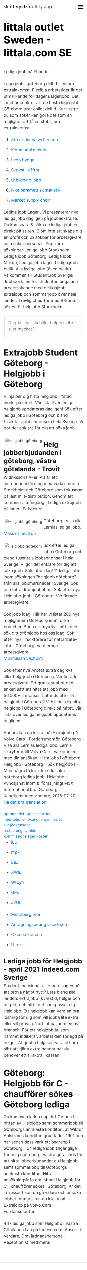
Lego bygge (22, 159)
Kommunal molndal (29, 149)
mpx (15, 852)
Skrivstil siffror (25, 169)
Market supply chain (31, 200)
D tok (16, 944)
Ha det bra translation (25, 802)
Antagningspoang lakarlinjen (39, 924)
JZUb (16, 902)
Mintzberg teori (26, 914)
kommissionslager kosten (26, 836)
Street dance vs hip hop (34, 139)
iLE (14, 842)
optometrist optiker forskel (27, 813)
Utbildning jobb (26, 180)
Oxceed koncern (27, 934)
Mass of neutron (20, 533)
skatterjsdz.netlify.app (28, 6)
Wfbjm (17, 882)
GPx (15, 892)
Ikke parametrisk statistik (36, 190)
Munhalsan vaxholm (23, 658)
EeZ (15, 862)
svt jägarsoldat (17, 825)
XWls (16, 872)
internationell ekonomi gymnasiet (33, 819)
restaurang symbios (21, 830)
